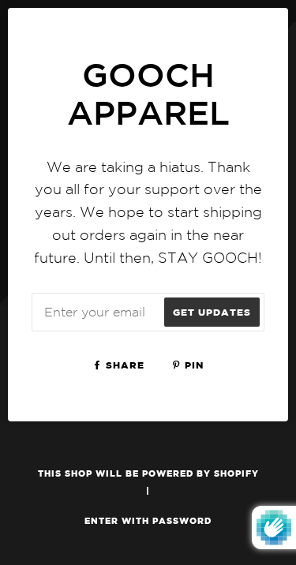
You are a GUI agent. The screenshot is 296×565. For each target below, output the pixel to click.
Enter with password (148, 520)
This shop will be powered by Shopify (148, 473)
